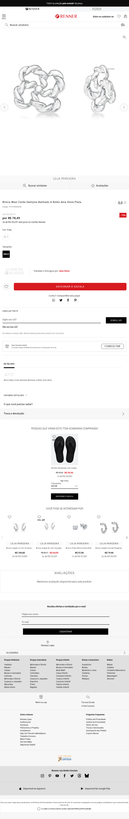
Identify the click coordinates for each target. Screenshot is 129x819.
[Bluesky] (87, 776)
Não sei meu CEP (10, 327)
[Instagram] (42, 776)
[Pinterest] (50, 776)
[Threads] (79, 776)
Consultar (113, 346)
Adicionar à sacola (70, 286)
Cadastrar (65, 631)
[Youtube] (57, 776)
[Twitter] (72, 776)
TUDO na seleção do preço (64, 3)
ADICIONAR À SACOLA (64, 496)
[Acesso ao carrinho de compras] (125, 17)
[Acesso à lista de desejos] (119, 17)
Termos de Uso (58, 802)
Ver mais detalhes (14, 395)
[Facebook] (65, 776)
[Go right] (124, 107)
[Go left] (4, 107)
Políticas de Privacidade (42, 802)
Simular (116, 320)
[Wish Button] (6, 286)
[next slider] (1, 537)
